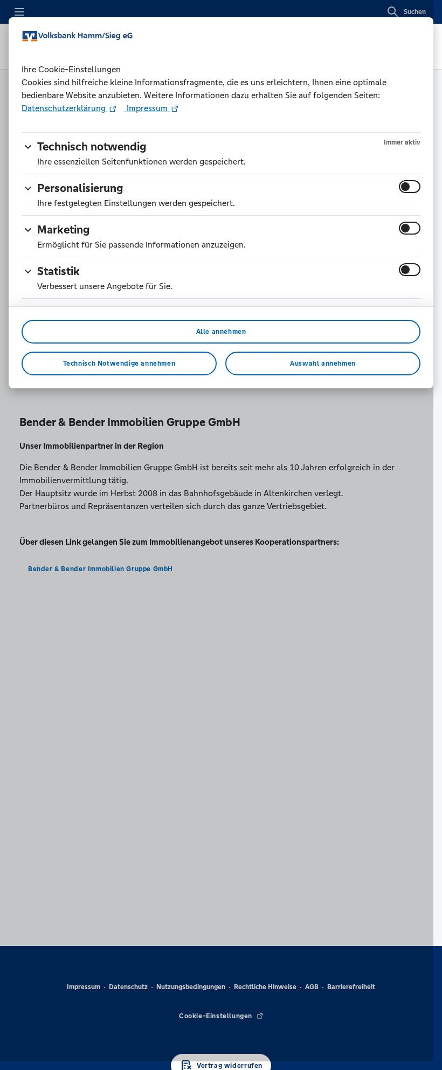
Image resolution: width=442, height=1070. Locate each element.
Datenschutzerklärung (65, 108)
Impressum (147, 108)
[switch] (409, 186)
